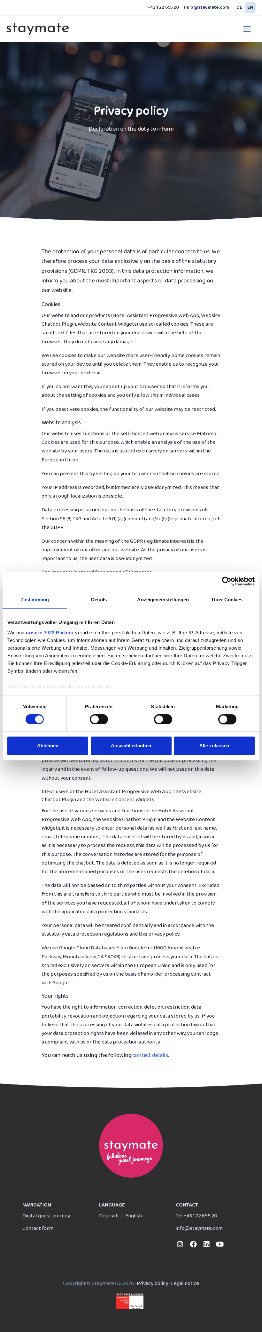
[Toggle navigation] (247, 29)
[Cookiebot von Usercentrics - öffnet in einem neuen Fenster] (227, 581)
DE (239, 8)
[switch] (99, 719)
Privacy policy (152, 1283)
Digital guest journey (46, 1216)
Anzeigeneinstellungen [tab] (163, 599)
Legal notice (185, 1283)
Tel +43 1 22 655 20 (196, 1216)
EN (250, 8)
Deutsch (109, 1216)
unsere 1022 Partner (50, 632)
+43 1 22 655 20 (163, 8)
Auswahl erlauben (131, 746)
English (133, 1216)
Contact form (37, 1228)
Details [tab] (99, 599)
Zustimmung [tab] (34, 599)
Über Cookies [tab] (227, 599)
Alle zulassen (214, 746)
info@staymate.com (206, 8)
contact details (150, 1055)
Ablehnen (47, 746)
